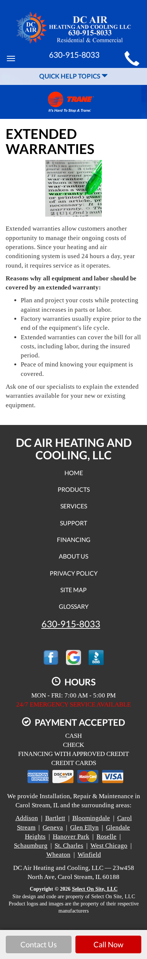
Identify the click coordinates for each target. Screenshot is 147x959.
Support (73, 522)
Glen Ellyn (84, 827)
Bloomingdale (91, 818)
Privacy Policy (74, 573)
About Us (73, 556)
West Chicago (108, 845)
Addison (26, 818)
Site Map (73, 589)
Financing (73, 539)
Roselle (106, 836)
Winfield (89, 854)
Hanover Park (71, 836)
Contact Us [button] (38, 944)
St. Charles (69, 845)
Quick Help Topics (70, 76)
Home (73, 472)
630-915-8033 (70, 624)
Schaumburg (30, 845)
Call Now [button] (108, 944)
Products (74, 489)
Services (73, 506)
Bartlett (55, 818)
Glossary (74, 606)
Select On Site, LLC (95, 889)
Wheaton (58, 854)
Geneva (53, 827)
